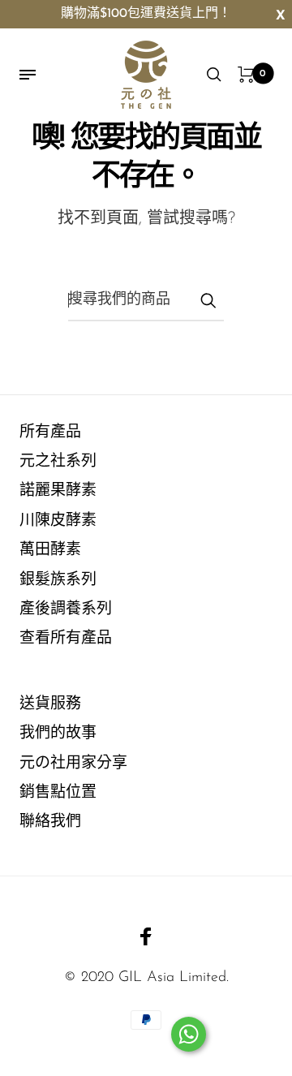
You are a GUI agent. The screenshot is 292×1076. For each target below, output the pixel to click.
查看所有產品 (65, 639)
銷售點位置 (58, 793)
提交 (207, 300)
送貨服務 (50, 704)
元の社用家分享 (73, 764)
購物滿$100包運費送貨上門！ (146, 13)
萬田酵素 (50, 550)
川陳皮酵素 (58, 521)
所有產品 (50, 433)
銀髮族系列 (58, 580)
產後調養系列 (65, 610)
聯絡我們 (50, 822)
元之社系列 (58, 462)
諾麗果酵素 (58, 491)
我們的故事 (58, 734)
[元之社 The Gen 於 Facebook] (146, 936)
